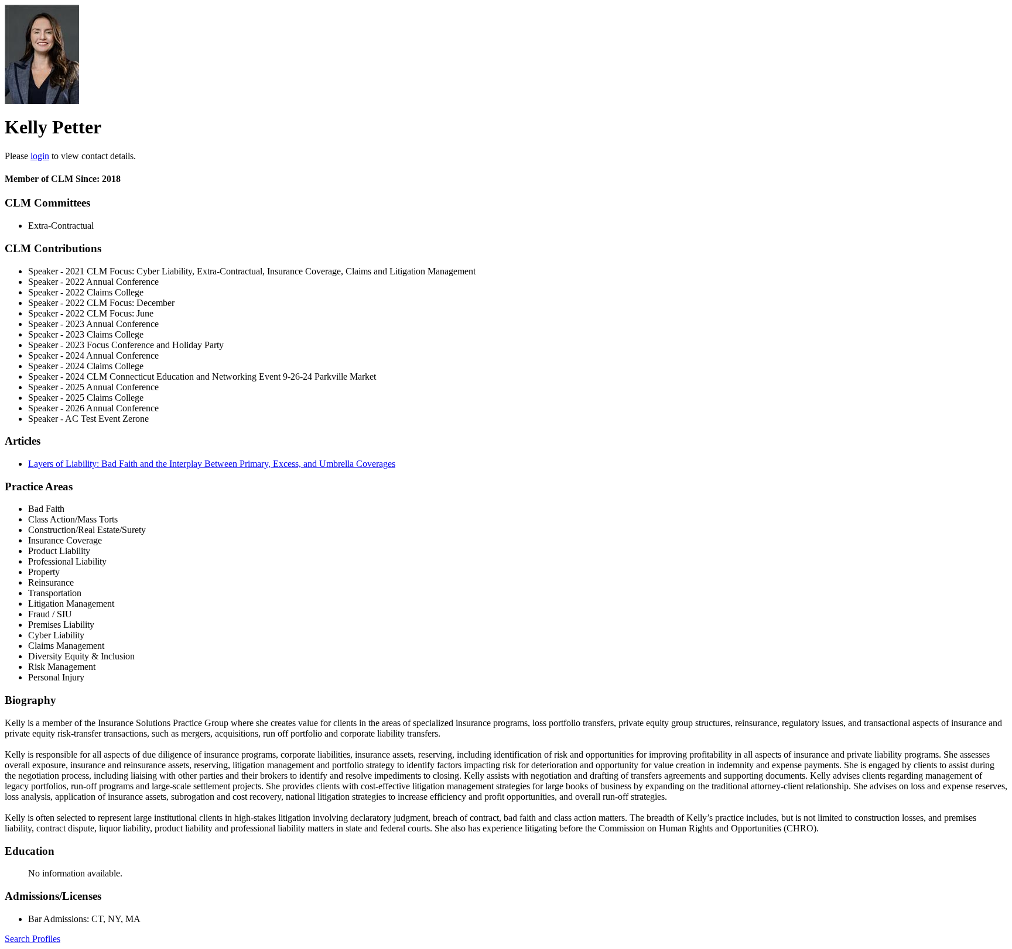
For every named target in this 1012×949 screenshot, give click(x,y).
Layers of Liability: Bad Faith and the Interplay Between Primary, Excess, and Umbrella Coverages (211, 464)
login (39, 156)
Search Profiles (32, 939)
